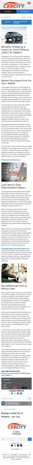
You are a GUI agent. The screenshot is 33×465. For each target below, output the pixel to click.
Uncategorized (10, 409)
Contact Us (5, 454)
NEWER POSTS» (27, 17)
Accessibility (14, 454)
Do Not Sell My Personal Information (18, 456)
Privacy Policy (23, 454)
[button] (3, 403)
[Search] (30, 398)
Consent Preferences (9, 457)
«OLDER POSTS (6, 17)
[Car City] (13, 5)
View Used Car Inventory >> (11, 160)
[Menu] (29, 3)
